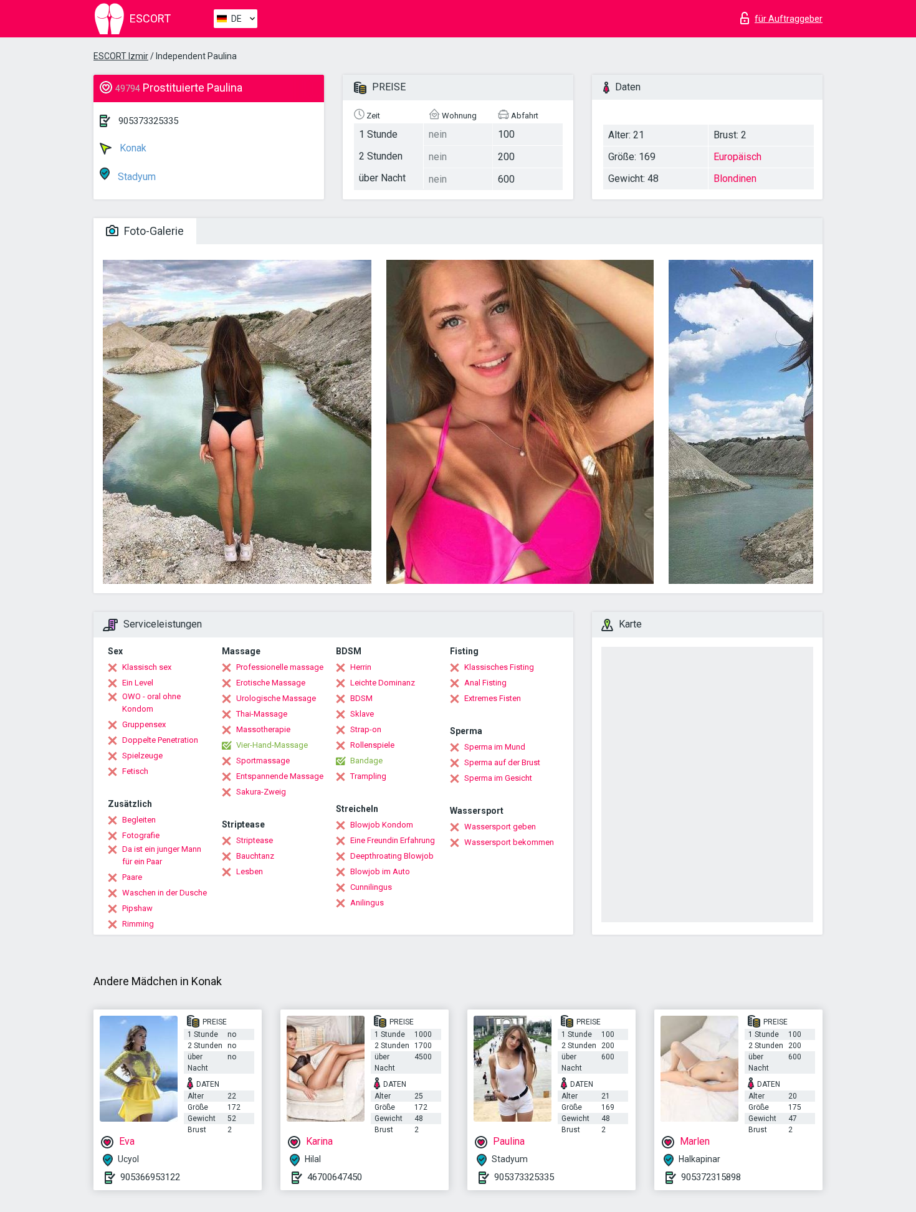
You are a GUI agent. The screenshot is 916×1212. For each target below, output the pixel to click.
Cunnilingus (371, 887)
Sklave (362, 713)
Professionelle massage (279, 667)
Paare (132, 877)
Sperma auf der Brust (502, 762)
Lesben (249, 871)
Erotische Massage (270, 682)
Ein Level (137, 682)
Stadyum (135, 177)
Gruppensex (144, 724)
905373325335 (148, 120)
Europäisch (737, 157)
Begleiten (139, 819)
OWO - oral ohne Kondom (151, 702)
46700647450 (334, 1177)
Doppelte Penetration (160, 740)
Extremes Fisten (492, 698)
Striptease (254, 840)
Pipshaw (137, 908)
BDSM (361, 698)
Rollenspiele (372, 745)
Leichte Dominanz (382, 682)
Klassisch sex (146, 667)
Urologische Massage (276, 698)
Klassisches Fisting (499, 667)
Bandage (366, 760)
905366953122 (150, 1177)
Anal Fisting (485, 682)
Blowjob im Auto (380, 871)
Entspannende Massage (279, 776)
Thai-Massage (261, 713)
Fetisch (135, 771)
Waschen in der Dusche (164, 892)
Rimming (138, 923)
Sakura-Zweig (261, 791)
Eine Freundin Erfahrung (392, 840)
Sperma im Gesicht (498, 778)
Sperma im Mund (494, 747)
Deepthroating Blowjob (392, 856)
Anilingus (367, 902)
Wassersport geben (500, 826)
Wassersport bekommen (509, 842)
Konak (131, 148)
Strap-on (365, 729)
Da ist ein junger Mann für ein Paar (161, 855)
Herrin (360, 667)
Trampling (368, 776)
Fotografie (141, 835)
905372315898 (711, 1177)
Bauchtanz (255, 856)
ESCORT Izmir (120, 56)
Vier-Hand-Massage (272, 745)
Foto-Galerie (153, 230)
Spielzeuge (142, 755)
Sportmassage (263, 760)
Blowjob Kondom (381, 824)
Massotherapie (263, 729)
